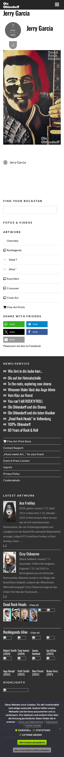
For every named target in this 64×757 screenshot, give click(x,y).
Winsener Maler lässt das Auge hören (31, 389)
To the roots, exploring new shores (29, 383)
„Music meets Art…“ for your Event (23, 454)
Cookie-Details (33, 725)
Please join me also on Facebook (22, 345)
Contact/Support (13, 447)
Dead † (11, 259)
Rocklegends (14, 250)
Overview (12, 240)
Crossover (12, 288)
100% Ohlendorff (19, 424)
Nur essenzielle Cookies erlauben (32, 750)
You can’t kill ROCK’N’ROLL (25, 401)
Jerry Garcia (16, 12)
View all (34, 605)
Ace (27, 503)
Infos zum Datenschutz (31, 721)
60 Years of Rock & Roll (23, 430)
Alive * (11, 269)
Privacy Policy (11, 473)
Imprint (7, 467)
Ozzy (29, 554)
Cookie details (11, 480)
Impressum (52, 721)
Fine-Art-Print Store (19, 441)
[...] (4, 545)
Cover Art (12, 297)
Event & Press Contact (16, 460)
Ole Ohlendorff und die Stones (27, 407)
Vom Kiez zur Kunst (20, 395)
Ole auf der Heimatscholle (24, 378)
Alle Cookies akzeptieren (32, 742)
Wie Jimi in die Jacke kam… (25, 371)
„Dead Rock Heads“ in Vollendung (29, 418)
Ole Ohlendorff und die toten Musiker (31, 412)
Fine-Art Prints (16, 307)
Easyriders (12, 278)
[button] (14, 324)
